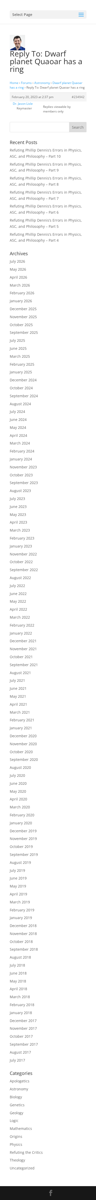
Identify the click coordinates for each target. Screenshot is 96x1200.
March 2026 (20, 285)
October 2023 (21, 475)
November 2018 (23, 933)
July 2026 (17, 261)
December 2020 (23, 735)
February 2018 (22, 1004)
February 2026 (22, 292)
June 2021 (18, 688)
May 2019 (18, 886)
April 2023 (18, 522)
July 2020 (17, 775)
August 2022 (20, 577)
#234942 (78, 97)
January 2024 (21, 459)
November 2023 (23, 467)
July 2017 (17, 1060)
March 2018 (20, 996)
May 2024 (18, 427)
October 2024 (21, 387)
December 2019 (23, 830)
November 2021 (23, 648)
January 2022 (21, 633)
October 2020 (21, 751)
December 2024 (23, 379)
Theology (17, 1160)
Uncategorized (22, 1168)
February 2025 (22, 364)
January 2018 (21, 1012)
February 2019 (22, 910)
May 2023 (18, 514)
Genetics (17, 1104)
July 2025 (17, 340)
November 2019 (23, 838)
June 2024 (18, 419)
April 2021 (18, 704)
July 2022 (17, 585)
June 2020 (18, 783)
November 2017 (23, 1028)
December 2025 (23, 308)
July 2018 (17, 965)
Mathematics (21, 1128)
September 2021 (24, 664)
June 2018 (18, 973)
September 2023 (24, 482)
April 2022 (18, 609)
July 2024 (17, 411)
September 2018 (24, 949)
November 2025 (23, 316)
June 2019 (18, 878)
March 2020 (20, 807)
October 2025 (21, 324)
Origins (16, 1136)
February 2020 (22, 814)
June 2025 (18, 348)
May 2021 (18, 696)
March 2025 (20, 356)
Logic (14, 1120)
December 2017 (23, 1020)
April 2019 (18, 894)
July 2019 (17, 870)
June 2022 (18, 593)
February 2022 (22, 625)
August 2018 (20, 957)
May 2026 (18, 269)
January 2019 (21, 917)
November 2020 (23, 743)
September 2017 (24, 1044)
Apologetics (19, 1081)
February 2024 (22, 451)
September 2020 (24, 759)
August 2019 (20, 862)
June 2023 (18, 506)
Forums (26, 83)
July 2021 (17, 680)
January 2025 (21, 372)
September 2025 (24, 332)
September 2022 (24, 569)
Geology (16, 1112)
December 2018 (23, 925)
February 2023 (22, 538)
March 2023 (20, 530)
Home (14, 83)
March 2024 (20, 443)
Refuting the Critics (26, 1152)
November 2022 (23, 554)
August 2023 (20, 490)
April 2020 (18, 799)
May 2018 (18, 981)
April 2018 (18, 988)
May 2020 (18, 791)
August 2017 (20, 1052)
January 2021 (21, 727)
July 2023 (17, 498)
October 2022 (21, 561)
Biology (16, 1096)
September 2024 (24, 395)
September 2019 (24, 854)
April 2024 (18, 435)
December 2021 (23, 640)
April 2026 (18, 277)
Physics (16, 1144)
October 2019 (21, 846)
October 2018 (21, 941)
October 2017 (21, 1036)
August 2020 (20, 767)
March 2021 (20, 712)
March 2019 (20, 902)
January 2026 (21, 300)
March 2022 (20, 617)
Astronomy (42, 83)
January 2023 (21, 546)
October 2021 (21, 656)
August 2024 (20, 403)
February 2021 (22, 719)
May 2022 (18, 601)
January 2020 (21, 822)
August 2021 (20, 672)
